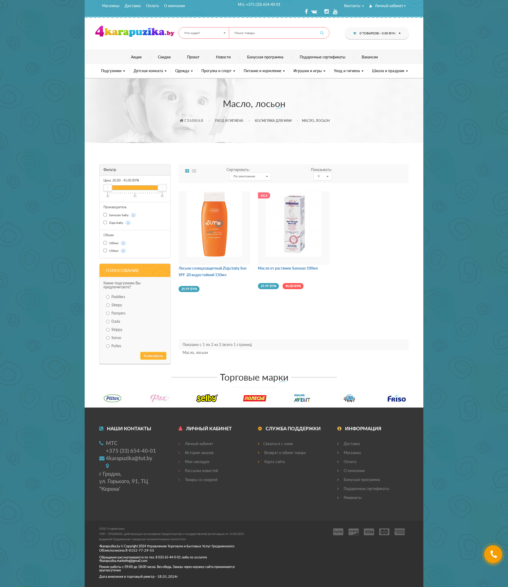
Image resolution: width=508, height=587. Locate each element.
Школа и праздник (388, 70)
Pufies (116, 346)
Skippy (116, 329)
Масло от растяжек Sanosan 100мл (288, 268)
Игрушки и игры (308, 70)
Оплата (152, 5)
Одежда (182, 70)
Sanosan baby (121, 215)
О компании (174, 5)
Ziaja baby (118, 223)
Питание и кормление (263, 70)
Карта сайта (274, 461)
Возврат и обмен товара (284, 452)
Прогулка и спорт (217, 70)
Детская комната (149, 70)
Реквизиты (352, 497)
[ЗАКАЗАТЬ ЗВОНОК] (493, 556)
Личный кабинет (388, 5)
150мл (116, 251)
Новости (223, 57)
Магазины (110, 5)
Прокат (193, 57)
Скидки (164, 57)
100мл (116, 243)
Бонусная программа (265, 57)
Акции (136, 57)
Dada (115, 321)
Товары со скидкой (200, 479)
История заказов (199, 452)
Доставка (133, 5)
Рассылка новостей (201, 470)
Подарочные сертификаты (322, 57)
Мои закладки (196, 461)
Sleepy (116, 305)
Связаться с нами (278, 443)
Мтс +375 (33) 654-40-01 (259, 4)
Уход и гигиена (347, 70)
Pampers (118, 313)
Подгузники (112, 70)
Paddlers (118, 296)
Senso (116, 337)
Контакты (352, 5)
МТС (111, 443)
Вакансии (370, 57)
